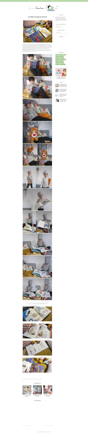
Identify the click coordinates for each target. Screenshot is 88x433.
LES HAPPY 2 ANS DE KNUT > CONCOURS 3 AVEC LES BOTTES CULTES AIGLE (63, 100)
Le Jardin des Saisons (33, 51)
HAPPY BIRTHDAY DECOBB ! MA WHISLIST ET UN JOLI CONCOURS (63, 95)
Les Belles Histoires (39, 49)
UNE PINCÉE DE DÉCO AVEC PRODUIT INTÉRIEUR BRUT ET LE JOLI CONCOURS (63, 90)
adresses (57, 56)
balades (65, 54)
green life (64, 59)
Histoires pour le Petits (46, 49)
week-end (61, 54)
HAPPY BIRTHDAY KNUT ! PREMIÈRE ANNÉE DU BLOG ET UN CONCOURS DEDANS (63, 85)
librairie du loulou (62, 64)
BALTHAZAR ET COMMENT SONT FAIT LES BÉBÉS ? (31, 340)
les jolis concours (58, 59)
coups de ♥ (62, 62)
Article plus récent (26, 425)
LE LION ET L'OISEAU (26, 323)
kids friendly (57, 64)
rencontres (57, 61)
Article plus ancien (48, 425)
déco (56, 54)
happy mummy (61, 61)
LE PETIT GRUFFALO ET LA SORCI (28, 357)
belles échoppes (58, 62)
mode (58, 54)
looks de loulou (61, 56)
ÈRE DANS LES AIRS (36, 357)
